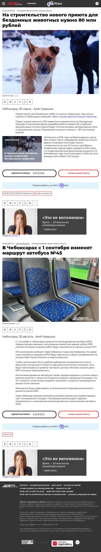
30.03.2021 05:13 (8, 11)
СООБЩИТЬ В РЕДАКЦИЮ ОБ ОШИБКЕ (82, 494)
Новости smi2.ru (11, 235)
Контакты (24, 485)
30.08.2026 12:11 (8, 244)
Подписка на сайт (63, 488)
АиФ (16, 96)
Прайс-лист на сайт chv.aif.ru (32, 491)
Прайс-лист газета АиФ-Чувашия (59, 491)
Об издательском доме (39, 485)
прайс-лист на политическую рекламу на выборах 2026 (43, 494)
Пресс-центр (56, 485)
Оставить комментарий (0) (79, 173)
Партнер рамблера (42, 542)
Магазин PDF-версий (72, 485)
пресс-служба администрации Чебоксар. (74, 116)
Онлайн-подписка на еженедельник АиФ (37, 488)
